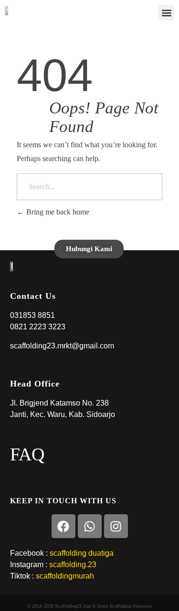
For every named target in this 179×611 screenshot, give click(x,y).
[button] (166, 12)
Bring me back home (56, 212)
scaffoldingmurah (65, 576)
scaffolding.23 (72, 564)
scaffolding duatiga (81, 553)
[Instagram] (116, 526)
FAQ (27, 454)
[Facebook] (63, 526)
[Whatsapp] (90, 526)
